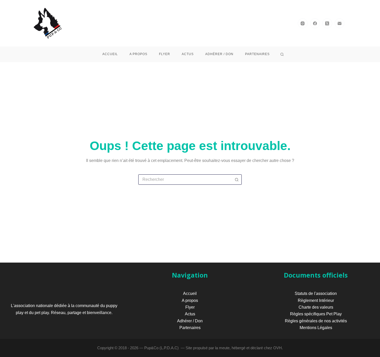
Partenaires (257, 54)
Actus (188, 54)
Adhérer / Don (219, 54)
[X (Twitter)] (327, 23)
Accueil (110, 54)
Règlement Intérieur (316, 300)
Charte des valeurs (316, 307)
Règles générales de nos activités (316, 321)
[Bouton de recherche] (236, 179)
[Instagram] (303, 23)
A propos (138, 54)
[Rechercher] (282, 54)
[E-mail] (340, 23)
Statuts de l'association (316, 293)
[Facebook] (315, 23)
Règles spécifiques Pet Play (316, 314)
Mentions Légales (316, 327)
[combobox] (185, 179)
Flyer (164, 54)
